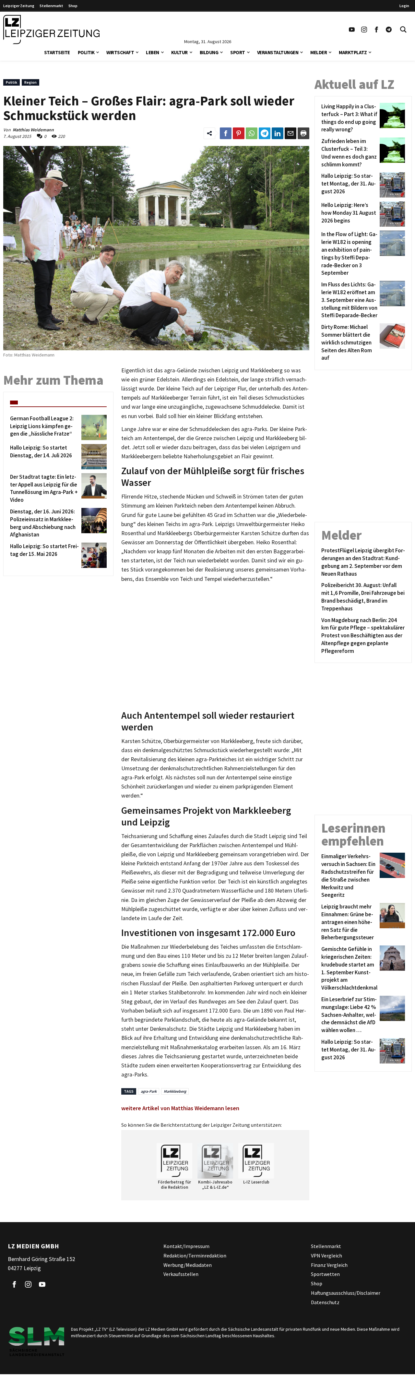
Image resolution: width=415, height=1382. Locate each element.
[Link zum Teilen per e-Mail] (290, 133)
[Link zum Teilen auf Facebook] (225, 133)
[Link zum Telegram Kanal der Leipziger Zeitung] (389, 29)
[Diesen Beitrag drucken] (303, 133)
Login (404, 5)
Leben (152, 52)
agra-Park (149, 1091)
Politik (86, 52)
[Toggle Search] (403, 29)
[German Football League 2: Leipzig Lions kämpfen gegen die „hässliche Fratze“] (93, 427)
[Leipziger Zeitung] (51, 29)
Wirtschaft (120, 52)
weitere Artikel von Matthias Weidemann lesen (180, 1108)
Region (30, 82)
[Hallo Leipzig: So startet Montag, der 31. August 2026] (391, 185)
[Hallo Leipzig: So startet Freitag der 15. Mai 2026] (93, 555)
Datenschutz (325, 1302)
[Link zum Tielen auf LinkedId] (277, 133)
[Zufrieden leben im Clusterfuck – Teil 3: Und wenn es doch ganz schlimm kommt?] (391, 153)
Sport (237, 52)
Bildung (209, 52)
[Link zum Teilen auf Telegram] (264, 133)
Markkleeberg (175, 1091)
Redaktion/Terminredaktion (194, 1255)
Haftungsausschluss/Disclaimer (345, 1293)
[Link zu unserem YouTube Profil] (352, 29)
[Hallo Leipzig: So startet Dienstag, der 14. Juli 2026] (93, 456)
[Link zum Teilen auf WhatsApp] (251, 133)
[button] (98, 51)
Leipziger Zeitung (18, 5)
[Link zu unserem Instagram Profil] (364, 29)
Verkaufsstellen (180, 1274)
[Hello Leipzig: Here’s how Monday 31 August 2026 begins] (391, 214)
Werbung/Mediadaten (187, 1265)
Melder (318, 52)
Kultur (179, 52)
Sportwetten (325, 1274)
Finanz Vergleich (329, 1265)
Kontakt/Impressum (186, 1246)
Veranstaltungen (278, 52)
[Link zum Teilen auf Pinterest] (238, 133)
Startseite (57, 52)
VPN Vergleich (326, 1255)
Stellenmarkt (51, 5)
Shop (72, 5)
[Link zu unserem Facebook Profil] (376, 29)
